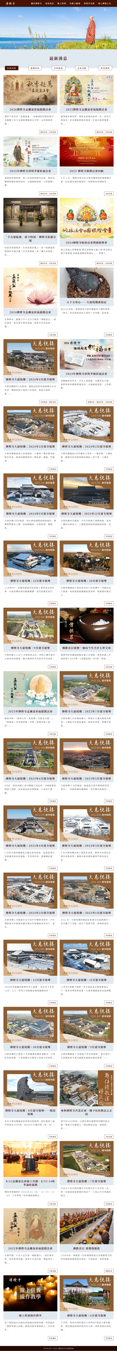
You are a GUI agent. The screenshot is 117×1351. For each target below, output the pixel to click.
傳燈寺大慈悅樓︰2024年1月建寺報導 (30, 513)
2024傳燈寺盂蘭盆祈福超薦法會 (30, 312)
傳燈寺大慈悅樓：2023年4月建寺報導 (30, 845)
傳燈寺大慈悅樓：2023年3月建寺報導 (86, 845)
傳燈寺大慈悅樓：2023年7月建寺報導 (86, 711)
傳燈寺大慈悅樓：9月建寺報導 (30, 648)
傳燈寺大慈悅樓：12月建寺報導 (30, 980)
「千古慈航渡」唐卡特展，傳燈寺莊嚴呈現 (30, 238)
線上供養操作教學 (30, 1315)
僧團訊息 (91, 402)
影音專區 (52, 1338)
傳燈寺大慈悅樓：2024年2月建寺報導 (86, 446)
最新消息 (43, 132)
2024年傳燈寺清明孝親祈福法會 (86, 373)
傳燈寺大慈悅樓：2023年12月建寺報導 (86, 513)
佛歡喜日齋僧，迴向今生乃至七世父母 (86, 648)
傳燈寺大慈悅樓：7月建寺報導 (86, 1181)
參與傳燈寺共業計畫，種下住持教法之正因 (86, 1112)
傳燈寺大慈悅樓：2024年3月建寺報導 (30, 446)
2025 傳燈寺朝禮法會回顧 (87, 171)
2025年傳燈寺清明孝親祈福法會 (30, 171)
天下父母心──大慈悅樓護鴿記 (87, 302)
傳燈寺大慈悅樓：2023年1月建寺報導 (86, 912)
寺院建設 (108, 335)
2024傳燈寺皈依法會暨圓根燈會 (86, 242)
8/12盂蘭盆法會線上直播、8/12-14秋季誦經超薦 (30, 1182)
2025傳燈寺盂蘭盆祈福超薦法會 (86, 109)
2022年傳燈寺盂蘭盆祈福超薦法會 (30, 1248)
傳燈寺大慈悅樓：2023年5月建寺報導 (86, 778)
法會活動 (52, 132)
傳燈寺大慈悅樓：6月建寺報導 (86, 1315)
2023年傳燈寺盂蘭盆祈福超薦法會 (30, 711)
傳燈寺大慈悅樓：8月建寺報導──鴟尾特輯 (30, 1112)
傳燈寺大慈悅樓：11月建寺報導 (30, 580)
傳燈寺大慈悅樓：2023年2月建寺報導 (30, 912)
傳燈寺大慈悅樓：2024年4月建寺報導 (30, 379)
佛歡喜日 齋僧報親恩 (86, 1248)
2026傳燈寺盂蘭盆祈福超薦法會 (30, 109)
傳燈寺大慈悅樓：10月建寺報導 (86, 580)
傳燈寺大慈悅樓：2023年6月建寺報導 (30, 778)
